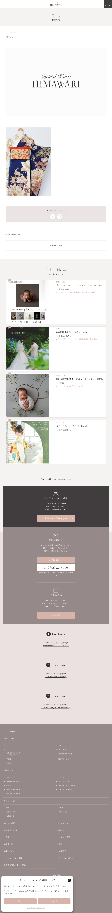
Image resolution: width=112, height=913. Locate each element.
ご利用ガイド (9, 837)
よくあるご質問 (63, 837)
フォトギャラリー (64, 823)
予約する (56, 615)
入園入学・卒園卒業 (65, 789)
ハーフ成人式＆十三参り (66, 785)
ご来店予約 (61, 851)
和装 (59, 745)
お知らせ (61, 844)
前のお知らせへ (14, 234)
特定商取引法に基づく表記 (15, 865)
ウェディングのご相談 (13, 858)
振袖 (7, 808)
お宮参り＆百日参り (13, 781)
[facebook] (52, 216)
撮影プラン (8, 770)
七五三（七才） (11, 812)
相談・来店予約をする (56, 518)
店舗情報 (61, 830)
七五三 (8, 785)
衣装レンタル (9, 738)
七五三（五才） (63, 812)
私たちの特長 (9, 823)
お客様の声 (8, 844)
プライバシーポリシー (36, 908)
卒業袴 (60, 808)
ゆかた (8, 763)
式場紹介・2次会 (11, 830)
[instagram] (59, 216)
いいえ (54, 901)
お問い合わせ (56, 560)
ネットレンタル (10, 801)
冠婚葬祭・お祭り (64, 759)
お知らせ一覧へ (56, 245)
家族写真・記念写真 (13, 793)
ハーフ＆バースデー (65, 781)
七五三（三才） (11, 816)
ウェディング (11, 777)
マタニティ (62, 777)
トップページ (9, 732)
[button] (69, 880)
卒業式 (8, 759)
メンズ (8, 749)
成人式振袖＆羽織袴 (65, 754)
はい (20, 901)
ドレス (8, 745)
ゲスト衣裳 (62, 749)
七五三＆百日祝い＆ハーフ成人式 (13, 754)
